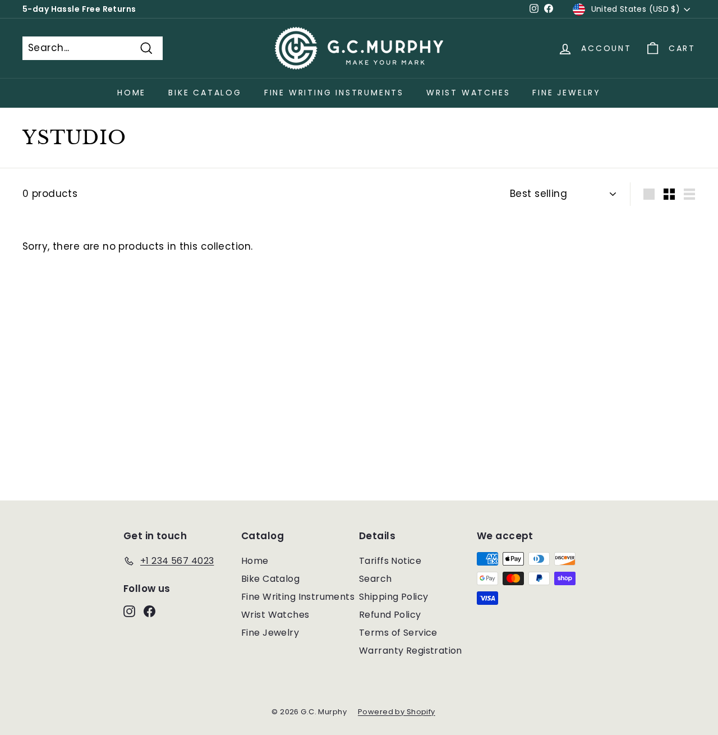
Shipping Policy (393, 596)
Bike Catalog (205, 92)
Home (131, 92)
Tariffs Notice (390, 560)
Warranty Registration (410, 650)
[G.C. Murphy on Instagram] (129, 611)
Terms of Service (398, 632)
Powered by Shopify (396, 711)
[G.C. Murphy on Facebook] (149, 611)
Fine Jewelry (566, 92)
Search (375, 578)
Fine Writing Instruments (334, 92)
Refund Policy (390, 614)
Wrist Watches (468, 92)
